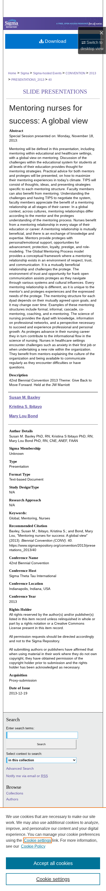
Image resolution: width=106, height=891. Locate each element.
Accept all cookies (53, 863)
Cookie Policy (33, 846)
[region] (53, 849)
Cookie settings (37, 840)
